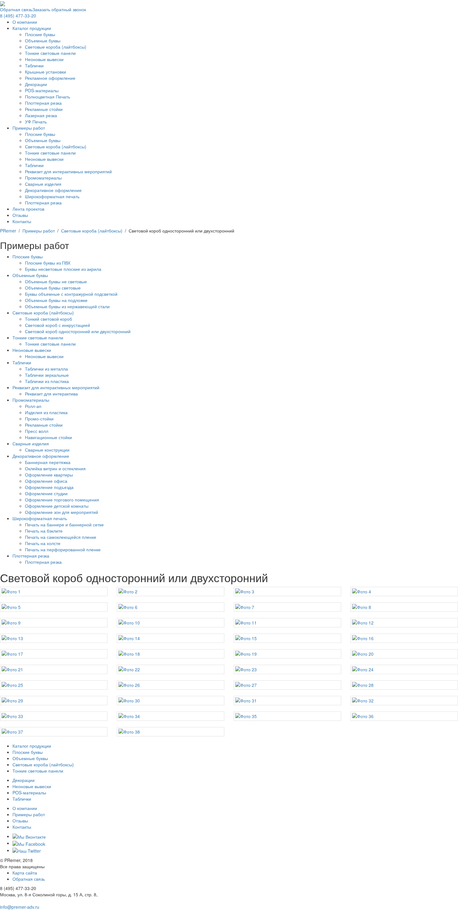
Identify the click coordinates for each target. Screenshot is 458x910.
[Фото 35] (287, 716)
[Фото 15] (287, 638)
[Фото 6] (170, 607)
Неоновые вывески (44, 59)
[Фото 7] (287, 607)
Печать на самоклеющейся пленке (60, 537)
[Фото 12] (404, 622)
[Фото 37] (53, 731)
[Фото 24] (404, 669)
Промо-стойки (39, 418)
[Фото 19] (287, 654)
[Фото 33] (53, 716)
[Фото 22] (170, 669)
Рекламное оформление (50, 78)
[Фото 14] (170, 638)
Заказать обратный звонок (59, 9)
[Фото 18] (170, 654)
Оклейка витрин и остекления (55, 468)
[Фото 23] (287, 669)
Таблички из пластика (47, 381)
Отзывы (20, 215)
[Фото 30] (170, 700)
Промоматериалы (43, 178)
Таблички (34, 65)
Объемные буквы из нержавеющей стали (67, 306)
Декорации (36, 84)
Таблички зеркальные (47, 375)
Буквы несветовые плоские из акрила (63, 269)
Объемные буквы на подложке (56, 300)
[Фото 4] (404, 591)
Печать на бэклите (44, 531)
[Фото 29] (53, 700)
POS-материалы (42, 90)
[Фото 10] (170, 622)
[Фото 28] (404, 685)
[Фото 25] (53, 685)
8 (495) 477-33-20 (18, 15)
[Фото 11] (287, 622)
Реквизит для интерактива (51, 393)
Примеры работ (28, 128)
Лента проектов (28, 209)
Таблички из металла (46, 369)
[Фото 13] (53, 638)
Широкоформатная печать (52, 196)
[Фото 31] (287, 700)
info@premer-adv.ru (19, 907)
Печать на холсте (42, 543)
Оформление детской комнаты (56, 506)
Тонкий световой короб (48, 319)
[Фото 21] (53, 669)
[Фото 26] (170, 685)
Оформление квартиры (49, 475)
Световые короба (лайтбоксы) (55, 47)
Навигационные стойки (48, 437)
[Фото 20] (404, 654)
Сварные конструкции (47, 450)
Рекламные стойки (44, 109)
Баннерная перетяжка (47, 462)
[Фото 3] (287, 591)
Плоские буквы (40, 34)
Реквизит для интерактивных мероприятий (68, 171)
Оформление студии (46, 493)
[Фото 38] (170, 731)
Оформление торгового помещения (62, 499)
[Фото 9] (53, 622)
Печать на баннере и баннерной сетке (64, 524)
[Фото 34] (170, 716)
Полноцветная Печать (47, 96)
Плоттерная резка (43, 103)
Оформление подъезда (49, 487)
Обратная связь (16, 9)
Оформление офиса (46, 481)
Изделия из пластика (46, 412)
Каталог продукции (31, 28)
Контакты (21, 221)
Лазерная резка (41, 115)
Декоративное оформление (53, 190)
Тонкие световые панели (50, 53)
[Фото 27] (287, 685)
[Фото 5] (53, 607)
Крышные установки (45, 72)
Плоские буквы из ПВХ (47, 263)
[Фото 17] (53, 654)
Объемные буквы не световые (56, 281)
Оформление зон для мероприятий (61, 512)
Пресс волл (36, 431)
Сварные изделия (43, 184)
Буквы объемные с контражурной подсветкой (71, 294)
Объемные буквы (42, 40)
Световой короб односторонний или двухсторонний (78, 331)
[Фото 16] (404, 638)
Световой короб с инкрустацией (57, 325)
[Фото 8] (404, 607)
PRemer (8, 231)
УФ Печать (36, 121)
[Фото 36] (404, 716)
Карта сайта (24, 872)
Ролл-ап (33, 406)
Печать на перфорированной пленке (63, 549)
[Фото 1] (53, 591)
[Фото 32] (404, 700)
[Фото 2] (170, 591)
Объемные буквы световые (53, 288)
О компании (24, 22)
